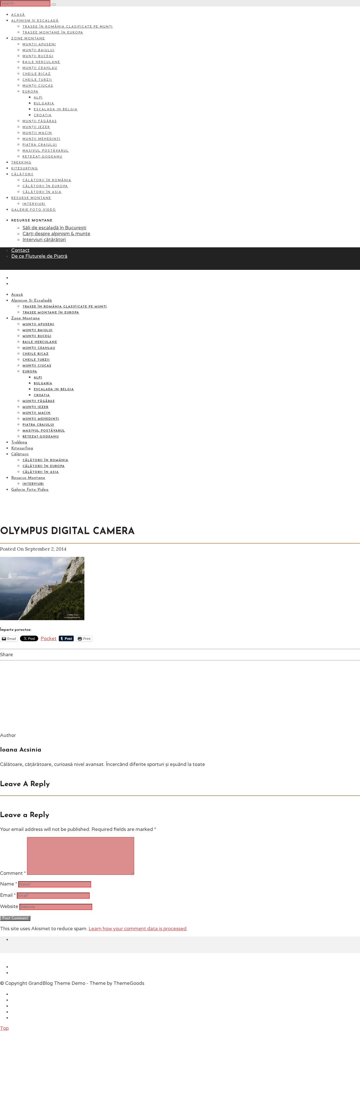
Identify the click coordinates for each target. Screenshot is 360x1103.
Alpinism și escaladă (35, 21)
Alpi (38, 97)
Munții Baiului (38, 50)
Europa (30, 91)
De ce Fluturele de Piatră (39, 256)
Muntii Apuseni (39, 44)
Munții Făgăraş (39, 121)
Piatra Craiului (39, 145)
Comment (13, 873)
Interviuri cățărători (44, 240)
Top (4, 1028)
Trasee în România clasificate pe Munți (67, 26)
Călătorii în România (46, 180)
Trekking (21, 162)
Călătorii (22, 174)
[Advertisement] (42, 1066)
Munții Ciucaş (37, 86)
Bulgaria (44, 103)
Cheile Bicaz (36, 74)
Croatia (43, 115)
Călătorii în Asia (42, 192)
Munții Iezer (36, 127)
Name (8, 884)
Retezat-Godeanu (42, 156)
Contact (20, 250)
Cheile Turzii (37, 80)
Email (8, 895)
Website (9, 906)
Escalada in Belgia (56, 109)
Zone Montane (28, 38)
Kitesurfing (24, 168)
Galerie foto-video (33, 210)
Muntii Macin (37, 133)
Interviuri (34, 204)
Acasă (18, 15)
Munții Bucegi (37, 56)
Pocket (48, 639)
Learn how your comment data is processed (137, 929)
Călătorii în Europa (45, 186)
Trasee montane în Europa (52, 32)
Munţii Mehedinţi (41, 139)
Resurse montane (31, 198)
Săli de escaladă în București (54, 228)
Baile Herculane (41, 62)
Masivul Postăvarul (45, 151)
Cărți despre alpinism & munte (56, 234)
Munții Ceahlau (39, 68)
